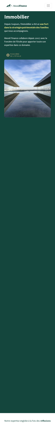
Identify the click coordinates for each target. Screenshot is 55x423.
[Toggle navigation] (48, 5)
